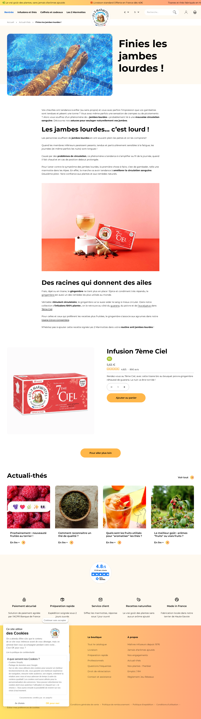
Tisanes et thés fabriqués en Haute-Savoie (172, 2)
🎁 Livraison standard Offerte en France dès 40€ (97, 2)
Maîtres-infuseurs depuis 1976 (144, 644)
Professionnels (96, 660)
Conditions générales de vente (84, 704)
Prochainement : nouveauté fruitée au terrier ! (28, 534)
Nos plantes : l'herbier (139, 666)
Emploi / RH (134, 671)
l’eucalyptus (144, 305)
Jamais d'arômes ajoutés (141, 649)
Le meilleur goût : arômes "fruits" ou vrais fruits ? (170, 534)
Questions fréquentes (99, 666)
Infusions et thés (27, 12)
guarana (115, 305)
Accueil (10, 22)
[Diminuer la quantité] (111, 387)
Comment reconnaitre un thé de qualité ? (74, 534)
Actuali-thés (24, 22)
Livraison (92, 649)
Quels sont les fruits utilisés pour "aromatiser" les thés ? (124, 534)
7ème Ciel (47, 309)
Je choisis (19, 703)
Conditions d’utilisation (167, 704)
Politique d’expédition (143, 704)
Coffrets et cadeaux (51, 12)
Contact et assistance (99, 676)
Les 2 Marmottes (76, 12)
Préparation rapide (98, 655)
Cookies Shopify (16, 662)
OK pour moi (52, 703)
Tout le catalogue (97, 644)
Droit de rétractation (99, 671)
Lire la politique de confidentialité (20, 652)
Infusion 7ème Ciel (137, 351)
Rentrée (9, 12)
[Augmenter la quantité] (124, 387)
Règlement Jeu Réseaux (141, 676)
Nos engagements (138, 655)
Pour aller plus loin (101, 452)
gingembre (48, 294)
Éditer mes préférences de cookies (23, 707)
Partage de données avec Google (23, 665)
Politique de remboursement (116, 704)
